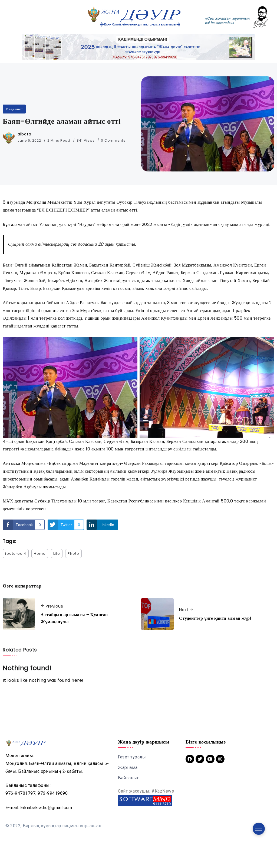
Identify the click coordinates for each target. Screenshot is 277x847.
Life (56, 553)
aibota (24, 134)
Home (40, 553)
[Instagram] (220, 759)
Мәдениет (14, 109)
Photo (73, 553)
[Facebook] (190, 759)
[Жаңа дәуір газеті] (133, 17)
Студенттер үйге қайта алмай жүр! (215, 618)
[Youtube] (210, 759)
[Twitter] (200, 759)
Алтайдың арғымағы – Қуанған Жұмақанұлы (74, 618)
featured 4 (15, 553)
